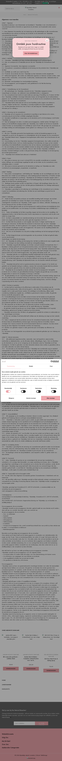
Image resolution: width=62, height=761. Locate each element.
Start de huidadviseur (31, 53)
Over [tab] (51, 366)
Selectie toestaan (31, 398)
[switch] (23, 391)
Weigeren (11, 398)
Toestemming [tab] (11, 366)
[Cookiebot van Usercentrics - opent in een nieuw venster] (53, 361)
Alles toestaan (51, 398)
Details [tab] (31, 366)
